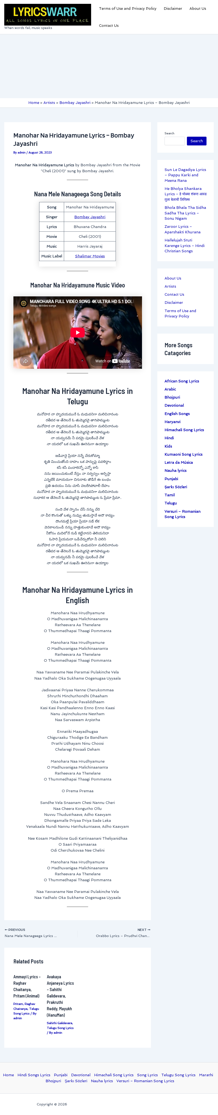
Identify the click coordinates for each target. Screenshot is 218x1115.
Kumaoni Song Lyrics (183, 454)
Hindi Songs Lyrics (33, 1075)
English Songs (177, 414)
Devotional (174, 405)
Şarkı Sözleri (176, 487)
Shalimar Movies (90, 256)
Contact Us (109, 25)
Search (169, 133)
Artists (170, 286)
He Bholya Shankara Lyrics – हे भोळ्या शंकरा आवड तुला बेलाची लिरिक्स (186, 194)
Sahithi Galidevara (59, 1023)
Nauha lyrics (175, 470)
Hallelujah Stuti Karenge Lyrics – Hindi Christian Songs (185, 245)
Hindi (169, 438)
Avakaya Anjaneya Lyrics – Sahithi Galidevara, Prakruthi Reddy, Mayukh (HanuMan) (60, 995)
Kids (168, 446)
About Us (197, 8)
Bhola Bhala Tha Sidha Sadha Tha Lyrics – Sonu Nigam (185, 213)
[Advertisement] (109, 66)
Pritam (18, 1004)
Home (8, 1075)
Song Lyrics (147, 1075)
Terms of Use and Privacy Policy (127, 8)
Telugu (171, 503)
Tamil (170, 495)
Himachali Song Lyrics (184, 430)
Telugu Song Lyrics (60, 1028)
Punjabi (171, 479)
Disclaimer (173, 8)
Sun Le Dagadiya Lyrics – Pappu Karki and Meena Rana (185, 175)
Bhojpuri (172, 397)
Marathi (206, 1075)
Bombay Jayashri (89, 217)
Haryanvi (173, 422)
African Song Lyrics (182, 381)
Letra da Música (179, 462)
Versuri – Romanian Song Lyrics (145, 1081)
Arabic (170, 389)
